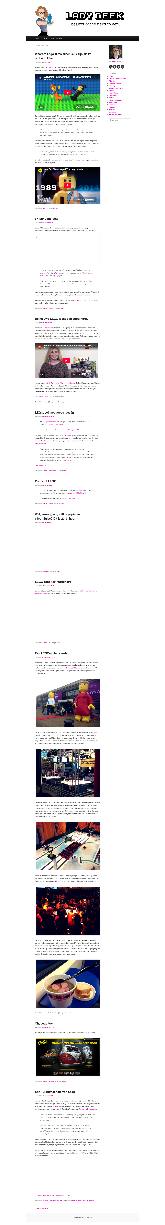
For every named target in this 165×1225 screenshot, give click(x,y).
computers (73, 1200)
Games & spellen (48, 308)
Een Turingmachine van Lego (55, 1092)
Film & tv (45, 208)
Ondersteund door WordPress (82, 1217)
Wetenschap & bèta (56, 1200)
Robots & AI (46, 643)
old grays (56, 273)
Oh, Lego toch (44, 1023)
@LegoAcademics (49, 421)
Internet (111, 90)
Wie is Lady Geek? (115, 61)
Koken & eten (113, 93)
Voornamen (113, 112)
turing (92, 1200)
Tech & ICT (46, 571)
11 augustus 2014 (74, 430)
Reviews (45, 402)
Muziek (111, 98)
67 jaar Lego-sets (46, 218)
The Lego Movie (50, 67)
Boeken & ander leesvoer (117, 79)
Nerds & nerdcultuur (116, 100)
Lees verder (40, 465)
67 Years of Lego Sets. (82, 300)
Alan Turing (57, 1106)
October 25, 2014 (73, 498)
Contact (45, 38)
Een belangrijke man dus (88, 1109)
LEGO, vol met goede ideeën (54, 412)
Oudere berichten (41, 1208)
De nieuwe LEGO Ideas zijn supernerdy (61, 318)
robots (71, 1013)
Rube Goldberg (86, 591)
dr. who (57, 402)
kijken (84, 1200)
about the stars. (65, 460)
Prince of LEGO (45, 481)
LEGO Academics (66, 435)
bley (84, 273)
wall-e (66, 402)
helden (80, 1200)
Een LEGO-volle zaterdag (52, 653)
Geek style (112, 86)
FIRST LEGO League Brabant (76, 668)
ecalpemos (60, 1195)
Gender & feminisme (49, 471)
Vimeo (68, 1195)
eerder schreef (48, 327)
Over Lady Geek (56, 38)
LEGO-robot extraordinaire (53, 582)
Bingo (111, 76)
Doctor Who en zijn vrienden (64, 383)
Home (37, 38)
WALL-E (49, 383)
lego (57, 208)
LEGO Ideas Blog (45, 396)
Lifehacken (113, 95)
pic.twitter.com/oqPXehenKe (56, 424)
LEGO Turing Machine (43, 1195)
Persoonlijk (46, 1013)
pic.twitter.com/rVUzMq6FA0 (76, 493)
